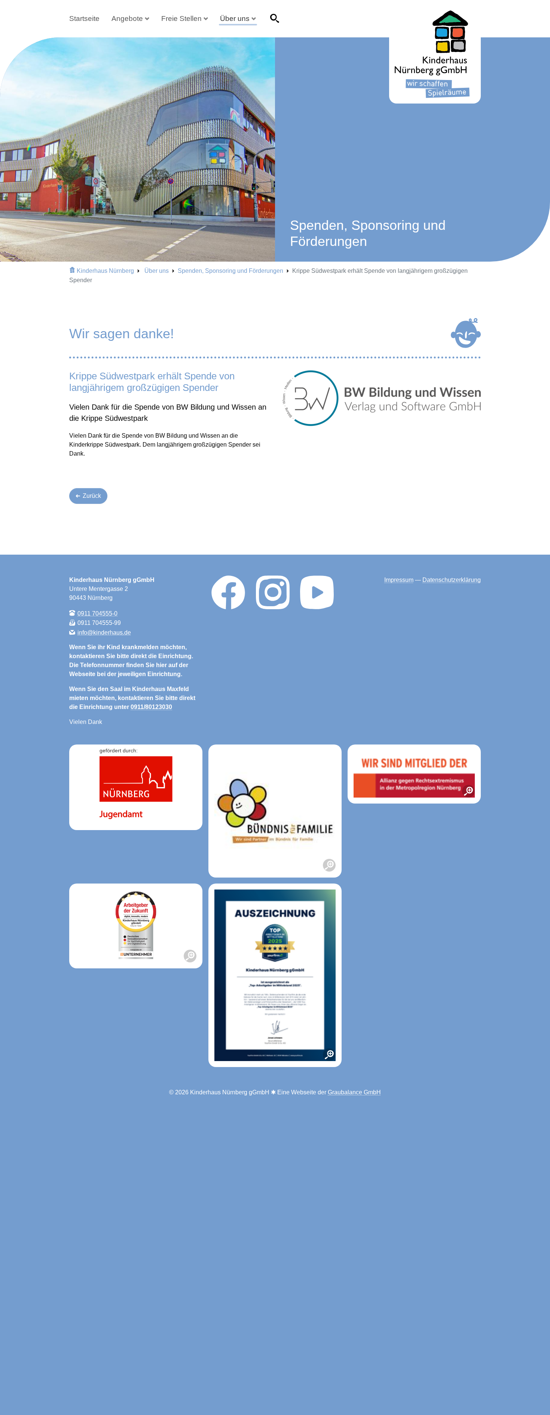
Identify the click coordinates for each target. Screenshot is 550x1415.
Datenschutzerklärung (451, 580)
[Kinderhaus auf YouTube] (317, 592)
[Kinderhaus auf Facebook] (228, 592)
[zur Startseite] (435, 57)
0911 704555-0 (97, 613)
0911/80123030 (151, 707)
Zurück (91, 496)
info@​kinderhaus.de (104, 632)
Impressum (398, 580)
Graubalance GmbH (354, 1092)
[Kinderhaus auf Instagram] (273, 592)
